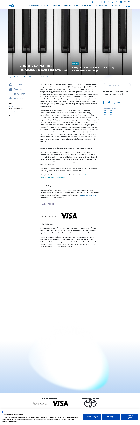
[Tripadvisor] (117, 2)
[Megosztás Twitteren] (109, 102)
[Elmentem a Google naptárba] (105, 112)
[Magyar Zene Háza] (11, 6)
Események (17, 76)
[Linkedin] (113, 2)
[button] (93, 2)
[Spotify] (109, 2)
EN (125, 2)
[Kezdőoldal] (10, 76)
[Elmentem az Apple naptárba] (111, 112)
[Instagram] (101, 2)
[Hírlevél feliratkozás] (121, 2)
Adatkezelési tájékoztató (88, 195)
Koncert (75, 63)
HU (129, 2)
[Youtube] (105, 2)
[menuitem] (35, 6)
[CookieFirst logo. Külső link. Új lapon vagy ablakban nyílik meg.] (2, 412)
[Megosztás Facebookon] (103, 102)
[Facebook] (97, 2)
